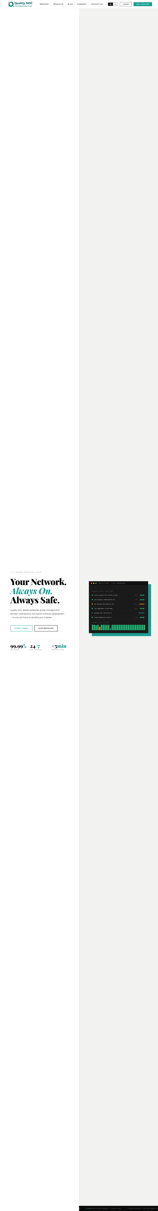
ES (115, 4)
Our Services (45, 628)
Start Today (21, 628)
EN (110, 4)
